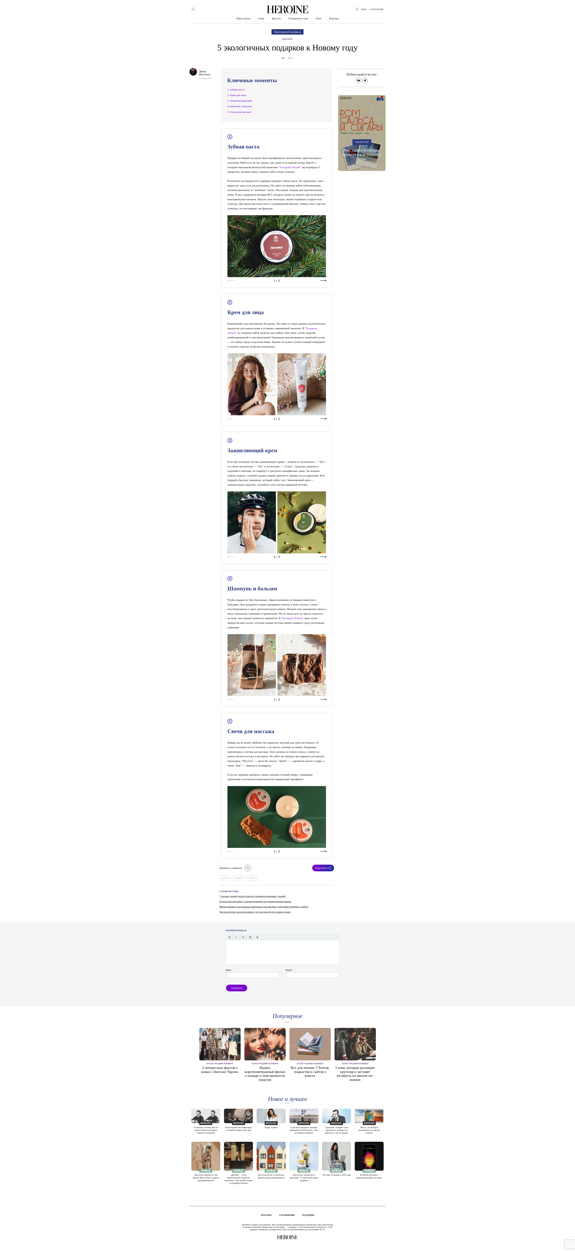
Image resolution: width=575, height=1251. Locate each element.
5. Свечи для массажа (239, 112)
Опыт (318, 18)
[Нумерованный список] (257, 937)
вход (363, 9)
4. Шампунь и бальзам (239, 106)
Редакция (308, 1215)
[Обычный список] (250, 937)
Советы (251, 878)
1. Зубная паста (235, 90)
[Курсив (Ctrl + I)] (236, 937)
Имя (229, 970)
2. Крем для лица (236, 95)
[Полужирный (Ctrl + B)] (229, 937)
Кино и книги (225, 1063)
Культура (334, 18)
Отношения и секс (298, 18)
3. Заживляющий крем (239, 101)
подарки (238, 878)
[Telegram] (365, 80)
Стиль (261, 18)
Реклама (266, 1215)
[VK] (358, 80)
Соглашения (287, 1215)
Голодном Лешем (292, 618)
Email (289, 970)
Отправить (236, 988)
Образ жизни (243, 18)
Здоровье (287, 39)
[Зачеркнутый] (243, 937)
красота (225, 878)
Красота (276, 18)
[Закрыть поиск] (568, 6)
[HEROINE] (287, 9)
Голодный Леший (290, 167)
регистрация (377, 9)
